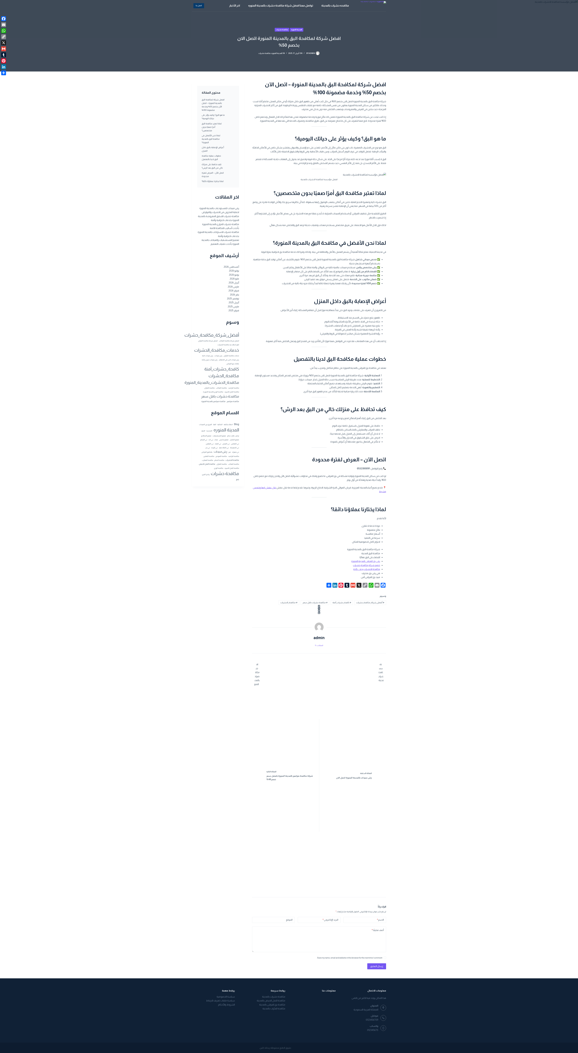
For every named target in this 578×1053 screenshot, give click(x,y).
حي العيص (226, 444)
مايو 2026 (234, 278)
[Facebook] (319, 606)
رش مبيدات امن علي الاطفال (229, 360)
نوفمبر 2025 (233, 298)
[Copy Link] (4, 37)
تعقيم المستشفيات (219, 436)
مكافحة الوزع (218, 468)
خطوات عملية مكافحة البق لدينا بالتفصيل (211, 157)
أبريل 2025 (234, 302)
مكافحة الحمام (219, 460)
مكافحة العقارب (207, 460)
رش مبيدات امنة (207, 356)
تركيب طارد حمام (233, 436)
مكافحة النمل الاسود (231, 392)
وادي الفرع (206, 474)
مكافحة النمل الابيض (207, 464)
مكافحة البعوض (221, 456)
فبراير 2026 (233, 290)
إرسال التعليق (376, 966)
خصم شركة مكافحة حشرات (366, 565)
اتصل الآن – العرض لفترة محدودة (213, 174)
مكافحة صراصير (233, 401)
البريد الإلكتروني (330, 919)
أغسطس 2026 (231, 267)
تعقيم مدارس (223, 440)
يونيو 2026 (234, 274)
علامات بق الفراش (232, 364)
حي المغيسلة (234, 448)
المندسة (209, 431)
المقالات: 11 (319, 645)
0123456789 (372, 1020)
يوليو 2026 (234, 270)
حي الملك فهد (224, 448)
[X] (4, 43)
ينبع (237, 479)
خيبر (229, 452)
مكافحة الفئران (209, 388)
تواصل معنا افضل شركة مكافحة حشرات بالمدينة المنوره (280, 5)
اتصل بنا (199, 5)
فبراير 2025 (233, 310)
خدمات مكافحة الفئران (231, 356)
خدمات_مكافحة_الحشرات (216, 350)
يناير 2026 (234, 294)
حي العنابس (235, 444)
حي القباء (218, 444)
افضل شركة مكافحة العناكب (229, 341)
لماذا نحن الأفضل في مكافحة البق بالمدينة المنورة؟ (211, 139)
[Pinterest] (319, 610)
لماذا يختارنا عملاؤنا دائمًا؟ (213, 181)
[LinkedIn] (319, 613)
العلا (214, 424)
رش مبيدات (218, 356)
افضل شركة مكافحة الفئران (208, 341)
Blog (236, 424)
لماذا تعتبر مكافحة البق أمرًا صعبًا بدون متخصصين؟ (212, 127)
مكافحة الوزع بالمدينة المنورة (213, 392)
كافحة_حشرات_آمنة (342, 602)
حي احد (210, 440)
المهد (203, 431)
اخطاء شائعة (228, 424)
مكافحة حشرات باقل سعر (315, 602)
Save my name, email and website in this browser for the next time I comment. (349, 958)
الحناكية (219, 424)
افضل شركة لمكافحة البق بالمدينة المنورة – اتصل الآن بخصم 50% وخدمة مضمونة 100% (213, 104)
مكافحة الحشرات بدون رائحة (366, 569)
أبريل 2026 (234, 282)
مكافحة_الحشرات (288, 602)
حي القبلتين (210, 444)
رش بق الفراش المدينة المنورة (365, 561)
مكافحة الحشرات (232, 460)
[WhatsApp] (4, 31)
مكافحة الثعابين (208, 456)
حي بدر (207, 448)
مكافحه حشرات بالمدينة (335, 5)
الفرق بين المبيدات (205, 424)
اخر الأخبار (234, 5)
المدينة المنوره (296, 30)
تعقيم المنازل (234, 440)
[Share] (4, 73)
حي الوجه (214, 448)
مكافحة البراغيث (233, 388)
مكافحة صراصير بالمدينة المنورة (213, 401)
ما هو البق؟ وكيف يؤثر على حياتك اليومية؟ (213, 117)
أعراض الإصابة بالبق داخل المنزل (213, 149)
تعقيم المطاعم (206, 436)
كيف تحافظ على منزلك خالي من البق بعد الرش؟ (212, 166)
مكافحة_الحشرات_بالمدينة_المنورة (212, 382)
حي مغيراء (235, 452)
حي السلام (203, 440)
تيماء (216, 440)
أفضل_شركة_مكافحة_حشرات (370, 602)
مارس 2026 (233, 286)
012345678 (372, 1030)
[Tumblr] (4, 55)
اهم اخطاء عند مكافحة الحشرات (228, 345)
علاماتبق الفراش (207, 452)
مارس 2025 (233, 306)
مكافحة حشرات (282, 30)
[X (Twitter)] (319, 608)
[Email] (4, 25)
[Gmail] (4, 49)
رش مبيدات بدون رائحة (210, 360)
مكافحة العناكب (221, 388)
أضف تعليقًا (378, 930)
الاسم (380, 919)
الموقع (289, 919)
